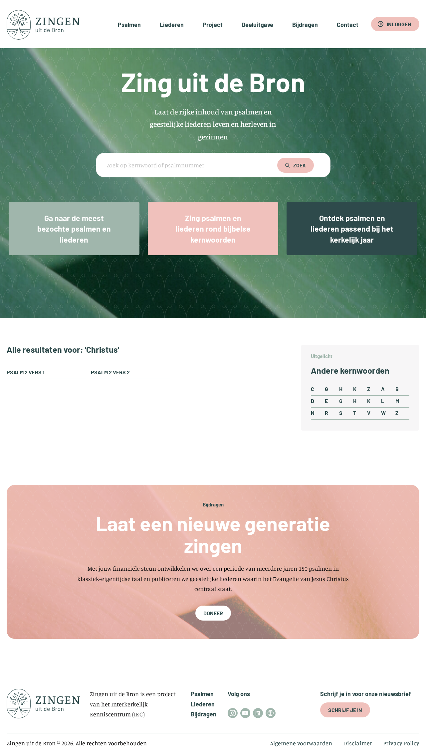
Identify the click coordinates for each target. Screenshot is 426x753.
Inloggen (399, 24)
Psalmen (129, 24)
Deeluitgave (257, 24)
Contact (347, 24)
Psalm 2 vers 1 (26, 372)
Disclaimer (357, 743)
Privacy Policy (401, 743)
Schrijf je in (345, 710)
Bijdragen (305, 24)
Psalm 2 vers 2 (110, 372)
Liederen (172, 24)
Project (213, 24)
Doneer (213, 613)
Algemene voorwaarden (301, 743)
